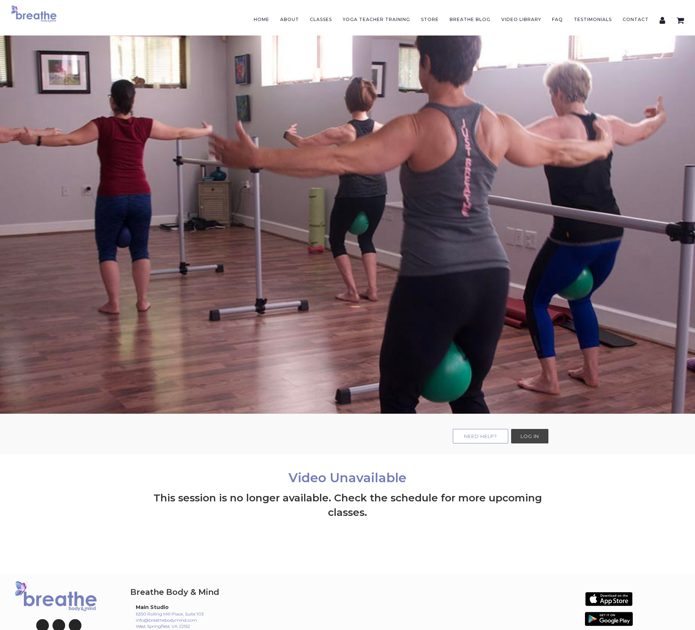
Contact (636, 19)
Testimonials (593, 19)
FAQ (557, 19)
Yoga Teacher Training (376, 19)
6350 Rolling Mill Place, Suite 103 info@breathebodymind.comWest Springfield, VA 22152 (170, 620)
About (289, 19)
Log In (530, 436)
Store (430, 19)
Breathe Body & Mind (174, 592)
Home (261, 19)
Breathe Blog (470, 19)
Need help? (480, 436)
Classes (321, 19)
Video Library (521, 19)
